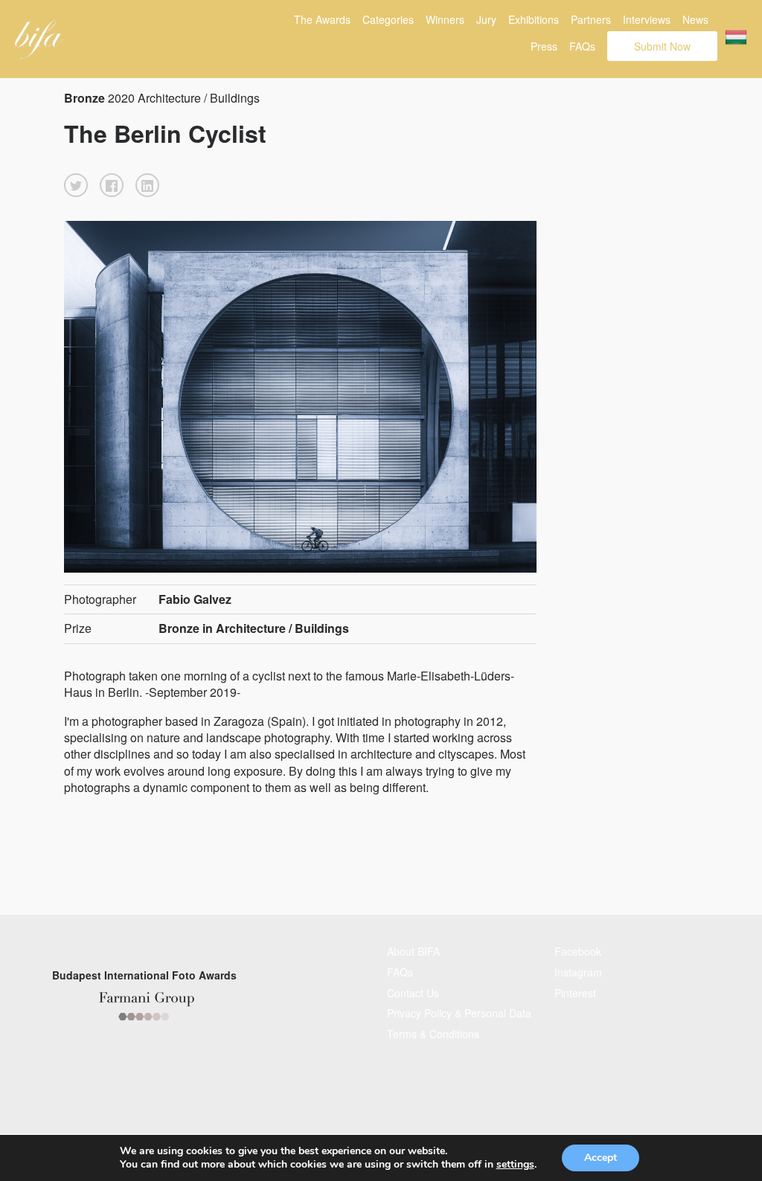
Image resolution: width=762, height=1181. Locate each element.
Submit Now (662, 46)
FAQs (582, 46)
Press (544, 46)
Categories (388, 19)
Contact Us (413, 992)
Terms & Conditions (433, 1033)
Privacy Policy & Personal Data (459, 1012)
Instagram (578, 972)
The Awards (322, 19)
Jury (486, 19)
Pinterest (575, 992)
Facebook (577, 951)
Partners (591, 19)
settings (515, 1164)
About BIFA (413, 951)
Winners (445, 19)
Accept (600, 1158)
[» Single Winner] (39, 39)
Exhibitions (533, 19)
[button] (76, 185)
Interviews (646, 19)
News (695, 19)
